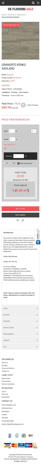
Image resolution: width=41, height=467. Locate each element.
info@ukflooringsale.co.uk (14, 424)
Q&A (4, 347)
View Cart (5, 394)
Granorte (10, 75)
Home (4, 15)
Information (8, 233)
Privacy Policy (6, 381)
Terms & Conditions (8, 384)
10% (13, 163)
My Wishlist (5, 397)
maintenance (8, 334)
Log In (4, 391)
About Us (5, 362)
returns (6, 321)
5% (7, 163)
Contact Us (5, 371)
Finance (6, 340)
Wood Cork (21, 15)
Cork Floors (12, 15)
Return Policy (6, 378)
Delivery (6, 315)
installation (8, 327)
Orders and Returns (8, 368)
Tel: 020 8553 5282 (8, 421)
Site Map (5, 365)
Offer (5, 308)
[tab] (20, 232)
